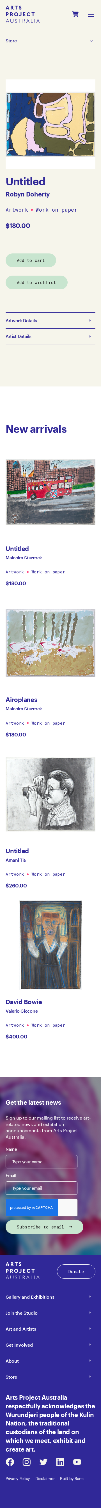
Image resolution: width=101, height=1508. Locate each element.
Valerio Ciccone (22, 1010)
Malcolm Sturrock (24, 557)
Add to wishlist (36, 282)
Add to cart (31, 260)
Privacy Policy (18, 1478)
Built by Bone (71, 1478)
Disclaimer (44, 1478)
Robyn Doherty (28, 194)
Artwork (17, 210)
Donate (76, 1271)
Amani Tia (16, 859)
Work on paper (56, 210)
